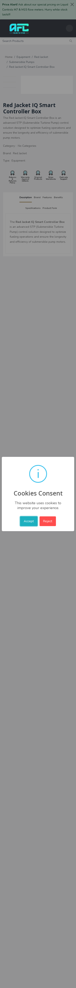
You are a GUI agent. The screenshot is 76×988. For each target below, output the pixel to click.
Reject (47, 521)
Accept (29, 521)
